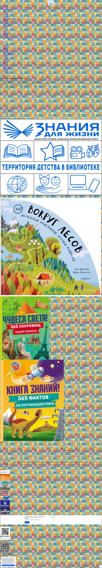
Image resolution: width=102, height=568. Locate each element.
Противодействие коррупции (8, 34)
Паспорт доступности (6, 67)
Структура (5, 28)
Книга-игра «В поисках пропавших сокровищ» (8, 111)
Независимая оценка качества (8, 33)
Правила (5, 30)
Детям (3, 8)
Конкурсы (5, 10)
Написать (27, 522)
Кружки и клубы (6, 47)
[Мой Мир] (3, 116)
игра (1, 118)
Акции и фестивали (6, 20)
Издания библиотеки (6, 57)
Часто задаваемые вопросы (7, 35)
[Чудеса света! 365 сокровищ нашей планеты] (24, 359)
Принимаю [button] (8, 565)
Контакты (3, 38)
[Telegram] (4, 116)
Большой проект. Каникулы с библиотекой (9, 18)
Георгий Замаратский (6, 464)
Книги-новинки (6, 11)
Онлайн (27, 118)
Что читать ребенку (6, 16)
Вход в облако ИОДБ (6, 25)
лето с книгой (23, 118)
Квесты (20, 118)
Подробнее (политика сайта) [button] (8, 563)
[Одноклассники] (1, 116)
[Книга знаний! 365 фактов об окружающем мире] (32, 440)
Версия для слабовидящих (51, 4)
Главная (3, 42)
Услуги (4, 31)
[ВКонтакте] (0, 116)
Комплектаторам (6, 23)
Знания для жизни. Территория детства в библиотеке (11, 19)
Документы (5, 24)
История (5, 29)
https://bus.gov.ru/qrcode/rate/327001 (5, 536)
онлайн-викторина (30, 118)
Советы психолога (6, 15)
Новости (3, 75)
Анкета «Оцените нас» (7, 72)
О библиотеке (4, 62)
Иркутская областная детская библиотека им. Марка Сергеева (10, 118)
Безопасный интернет (6, 13)
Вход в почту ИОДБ (6, 26)
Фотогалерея (5, 36)
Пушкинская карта (6, 14)
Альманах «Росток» (6, 9)
